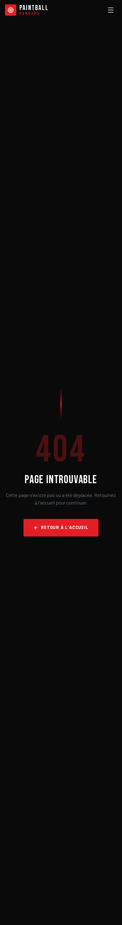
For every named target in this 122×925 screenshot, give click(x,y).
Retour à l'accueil (64, 527)
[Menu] (110, 10)
